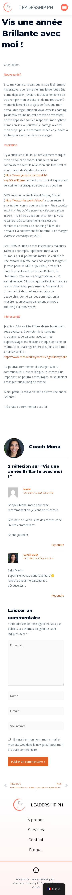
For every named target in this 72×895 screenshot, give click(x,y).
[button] (64, 7)
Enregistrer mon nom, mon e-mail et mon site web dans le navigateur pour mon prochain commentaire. (35, 744)
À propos (36, 820)
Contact (36, 840)
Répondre (58, 545)
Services (36, 830)
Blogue (36, 850)
